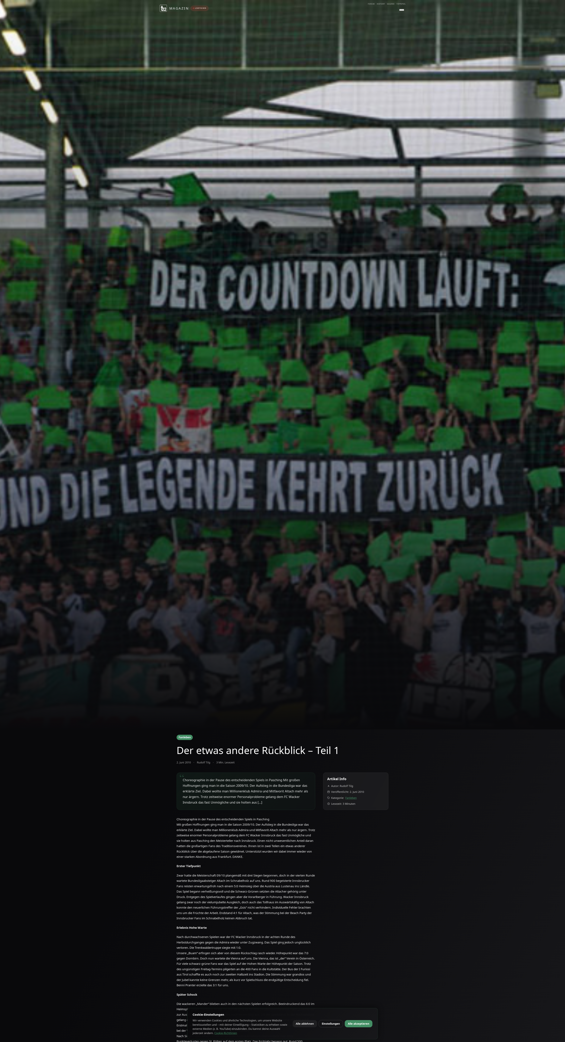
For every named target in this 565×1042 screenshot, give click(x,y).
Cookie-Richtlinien (225, 1033)
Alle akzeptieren (358, 1023)
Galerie (390, 4)
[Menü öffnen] (402, 10)
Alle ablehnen (305, 1023)
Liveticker (200, 8)
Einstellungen (331, 1023)
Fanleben (185, 737)
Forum (371, 4)
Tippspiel (401, 4)
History (381, 4)
